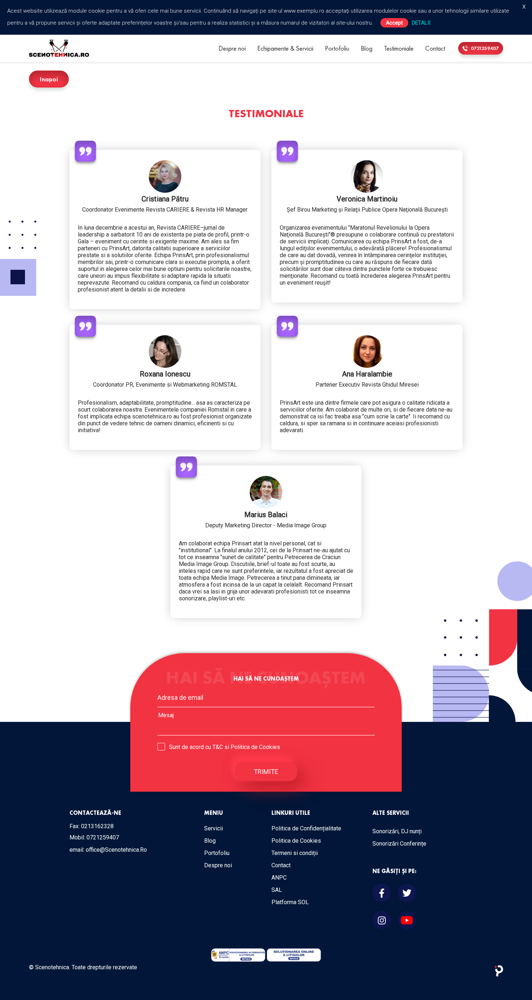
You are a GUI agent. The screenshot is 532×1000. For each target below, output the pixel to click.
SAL (276, 889)
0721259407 (484, 48)
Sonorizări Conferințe (399, 843)
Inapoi (49, 79)
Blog (366, 48)
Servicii (213, 828)
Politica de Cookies (255, 747)
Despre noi (232, 48)
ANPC (279, 877)
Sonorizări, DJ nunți (397, 831)
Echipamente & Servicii (285, 48)
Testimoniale (399, 48)
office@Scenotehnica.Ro (116, 849)
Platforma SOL (290, 902)
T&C (217, 747)
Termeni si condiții (294, 853)
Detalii (421, 23)
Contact (435, 48)
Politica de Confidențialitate (306, 828)
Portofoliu (337, 48)
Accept (394, 23)
